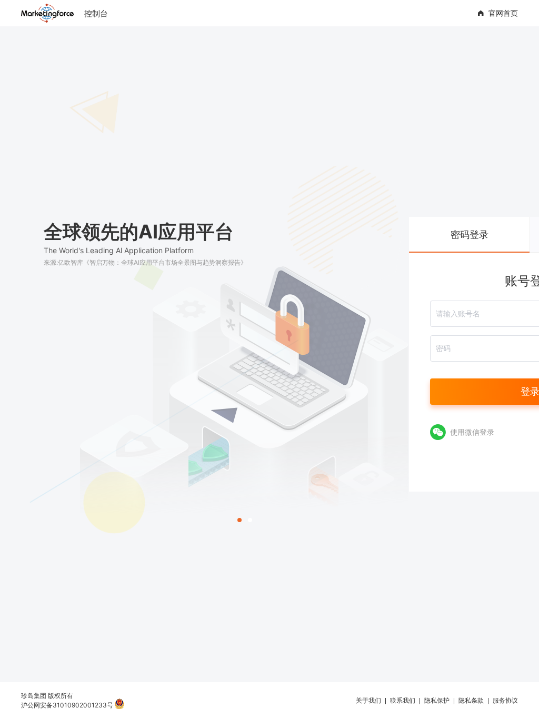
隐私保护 (437, 700)
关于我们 (368, 700)
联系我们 (402, 700)
